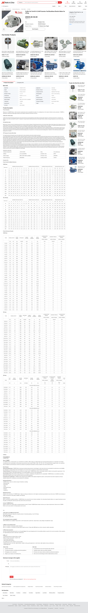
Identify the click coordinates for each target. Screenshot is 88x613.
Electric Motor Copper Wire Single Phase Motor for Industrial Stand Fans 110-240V (81, 86)
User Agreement (50, 608)
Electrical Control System (6, 586)
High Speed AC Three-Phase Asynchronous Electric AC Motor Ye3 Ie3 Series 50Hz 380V (81, 167)
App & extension (72, 6)
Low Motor (45, 592)
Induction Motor (48, 586)
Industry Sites (52, 604)
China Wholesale (39, 604)
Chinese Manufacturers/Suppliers (29, 604)
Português (24, 605)
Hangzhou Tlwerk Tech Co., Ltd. (76, 12)
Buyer (59, 6)
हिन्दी (60, 605)
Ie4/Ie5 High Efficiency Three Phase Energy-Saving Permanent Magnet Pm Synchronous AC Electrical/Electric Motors (81, 95)
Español (19, 605)
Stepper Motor (30, 586)
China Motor (5, 592)
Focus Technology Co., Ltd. (36, 608)
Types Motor (37, 592)
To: (8, 563)
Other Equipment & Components (19, 586)
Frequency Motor (61, 592)
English (16, 605)
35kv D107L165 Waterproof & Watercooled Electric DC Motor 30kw (81, 140)
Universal (53, 87)
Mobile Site (70, 604)
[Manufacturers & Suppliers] (7, 2)
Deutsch (42, 605)
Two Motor (31, 592)
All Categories (5, 6)
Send (11, 576)
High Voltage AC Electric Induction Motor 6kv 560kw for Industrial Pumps (81, 113)
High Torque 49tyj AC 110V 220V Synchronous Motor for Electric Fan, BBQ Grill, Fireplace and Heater (81, 122)
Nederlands (46, 605)
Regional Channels (58, 604)
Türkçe (67, 605)
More (70, 24)
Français (28, 605)
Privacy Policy (62, 608)
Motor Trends (12, 595)
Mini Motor (12, 592)
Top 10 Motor (5, 595)
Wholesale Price (45, 604)
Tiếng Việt (71, 605)
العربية (50, 605)
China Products (20, 604)
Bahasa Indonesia (77, 605)
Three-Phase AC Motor (58, 586)
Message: (7, 566)
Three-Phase (54, 89)
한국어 (54, 605)
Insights (74, 604)
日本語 (57, 605)
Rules (86, 6)
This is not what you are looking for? (16, 579)
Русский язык (33, 605)
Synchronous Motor (39, 586)
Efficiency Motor (52, 592)
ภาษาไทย (63, 605)
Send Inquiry (35, 29)
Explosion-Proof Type (55, 91)
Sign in (85, 3)
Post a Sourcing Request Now (30, 579)
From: (7, 560)
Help (65, 6)
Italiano (38, 605)
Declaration (56, 608)
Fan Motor (18, 592)
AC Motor (24, 592)
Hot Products (15, 604)
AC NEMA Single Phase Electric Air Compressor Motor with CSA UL (81, 149)
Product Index (64, 604)
